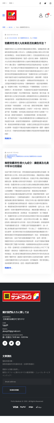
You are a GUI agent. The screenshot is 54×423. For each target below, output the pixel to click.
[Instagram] (50, 3)
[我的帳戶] (40, 15)
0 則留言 (34, 38)
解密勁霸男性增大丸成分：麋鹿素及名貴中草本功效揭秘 (27, 164)
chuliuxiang (12, 38)
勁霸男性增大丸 (24, 38)
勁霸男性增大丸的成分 (35, 156)
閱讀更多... (9, 138)
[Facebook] (40, 3)
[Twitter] (45, 3)
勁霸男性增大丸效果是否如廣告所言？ (25, 43)
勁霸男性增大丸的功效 (22, 156)
